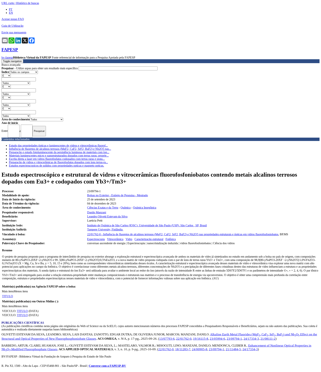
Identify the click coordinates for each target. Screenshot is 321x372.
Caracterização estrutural (148, 239)
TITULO (7, 296)
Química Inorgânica (144, 207)
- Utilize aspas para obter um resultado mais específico (40, 68)
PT (10, 9)
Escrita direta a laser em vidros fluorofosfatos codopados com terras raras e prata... (57, 158)
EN (11, 12)
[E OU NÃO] (6, 75)
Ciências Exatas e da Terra (102, 207)
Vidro (129, 239)
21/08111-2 (267, 338)
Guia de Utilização (12, 25)
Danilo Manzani (96, 212)
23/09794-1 (234, 338)
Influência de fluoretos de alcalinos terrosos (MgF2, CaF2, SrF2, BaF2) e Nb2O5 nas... (60, 148)
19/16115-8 (200, 338)
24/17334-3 (251, 338)
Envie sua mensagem (13, 32)
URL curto (7, 3)
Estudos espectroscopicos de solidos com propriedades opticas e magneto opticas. (56, 165)
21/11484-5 (233, 349)
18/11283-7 (182, 349)
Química (126, 207)
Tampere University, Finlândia (105, 229)
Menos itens (21, 291)
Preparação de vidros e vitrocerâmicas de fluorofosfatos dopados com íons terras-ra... (58, 162)
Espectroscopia (96, 239)
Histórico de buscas (27, 3)
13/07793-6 (167, 338)
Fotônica (171, 239)
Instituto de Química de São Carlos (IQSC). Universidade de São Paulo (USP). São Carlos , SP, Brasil (147, 225)
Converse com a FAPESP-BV (107, 365)
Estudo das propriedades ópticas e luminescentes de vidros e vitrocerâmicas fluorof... (58, 145)
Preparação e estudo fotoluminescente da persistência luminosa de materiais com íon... (59, 152)
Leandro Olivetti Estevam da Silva (107, 216)
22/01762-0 (184, 338)
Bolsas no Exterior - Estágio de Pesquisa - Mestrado (117, 195)
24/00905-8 (199, 349)
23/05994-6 (217, 338)
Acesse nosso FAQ (12, 19)
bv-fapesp (7, 57)
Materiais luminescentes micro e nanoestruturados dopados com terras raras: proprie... (59, 155)
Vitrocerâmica (115, 239)
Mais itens (8, 291)
